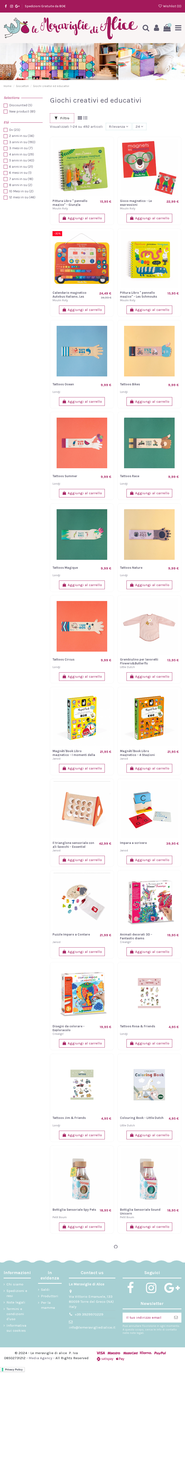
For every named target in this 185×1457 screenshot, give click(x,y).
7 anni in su (21, 179)
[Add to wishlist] (107, 155)
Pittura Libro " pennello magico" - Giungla (70, 203)
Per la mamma (48, 1305)
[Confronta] (107, 147)
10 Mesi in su (21, 191)
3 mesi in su (21, 148)
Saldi (45, 1289)
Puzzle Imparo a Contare (71, 934)
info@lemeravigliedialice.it (92, 1327)
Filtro (64, 118)
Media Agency (40, 1358)
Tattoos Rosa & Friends (137, 1026)
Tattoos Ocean (63, 384)
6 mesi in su (20, 173)
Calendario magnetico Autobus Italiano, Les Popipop (69, 296)
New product (22, 111)
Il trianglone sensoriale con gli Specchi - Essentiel (73, 845)
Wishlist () (171, 6)
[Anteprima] (107, 164)
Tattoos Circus (63, 659)
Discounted (20, 105)
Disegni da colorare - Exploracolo (69, 1028)
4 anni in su (21, 154)
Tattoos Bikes (130, 384)
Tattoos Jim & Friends (69, 1118)
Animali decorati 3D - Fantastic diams (136, 936)
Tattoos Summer (65, 476)
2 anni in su (21, 136)
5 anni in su (21, 160)
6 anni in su (21, 167)
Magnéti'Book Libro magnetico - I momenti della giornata (74, 754)
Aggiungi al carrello (85, 218)
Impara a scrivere (133, 843)
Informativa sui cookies (16, 1328)
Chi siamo (15, 1284)
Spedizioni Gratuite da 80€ (45, 6)
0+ (14, 130)
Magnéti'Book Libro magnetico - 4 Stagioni (137, 753)
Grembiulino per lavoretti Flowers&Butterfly (139, 661)
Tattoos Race (129, 476)
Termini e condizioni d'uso (15, 1314)
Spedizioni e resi (17, 1293)
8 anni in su (20, 185)
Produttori (49, 1296)
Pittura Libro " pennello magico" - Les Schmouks (138, 294)
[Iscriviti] (176, 1318)
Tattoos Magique (65, 567)
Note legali (16, 1302)
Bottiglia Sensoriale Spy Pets (74, 1209)
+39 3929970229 (89, 1314)
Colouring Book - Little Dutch (142, 1118)
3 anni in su (22, 142)
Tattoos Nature (131, 567)
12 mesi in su (22, 197)
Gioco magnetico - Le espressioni (136, 203)
